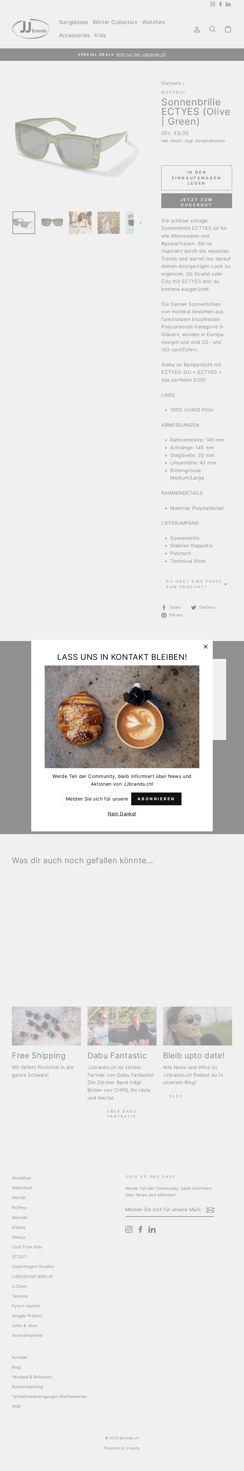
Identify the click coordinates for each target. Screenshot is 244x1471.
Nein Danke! (122, 814)
